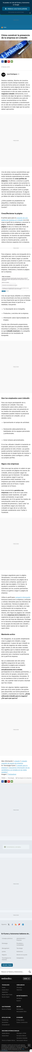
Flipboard (9, 61)
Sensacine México (21, 1035)
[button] (13, 74)
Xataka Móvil (5, 989)
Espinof (19, 1000)
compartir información (22, 597)
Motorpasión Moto (21, 1011)
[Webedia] (6, 979)
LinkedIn (23, 924)
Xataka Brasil (5, 1035)
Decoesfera (5, 1022)
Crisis (4, 27)
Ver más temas (7, 965)
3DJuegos (19, 987)
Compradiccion (6, 1024)
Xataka (3, 987)
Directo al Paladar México (8, 1040)
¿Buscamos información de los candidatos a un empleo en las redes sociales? (15, 770)
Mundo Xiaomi (5, 997)
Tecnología (11, 778)
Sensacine (19, 998)
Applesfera (5, 992)
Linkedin (17, 761)
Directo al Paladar (6, 1009)
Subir (25, 978)
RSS (15, 924)
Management (5, 948)
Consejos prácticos (7, 938)
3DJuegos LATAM (21, 1033)
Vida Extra (19, 989)
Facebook (2, 61)
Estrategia (5, 943)
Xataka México (6, 1033)
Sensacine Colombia (22, 1038)
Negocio (4, 954)
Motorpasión (20, 1009)
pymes (4, 951)
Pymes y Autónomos (22, 1022)
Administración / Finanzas (21, 939)
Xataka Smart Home (7, 994)
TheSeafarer (12, 774)
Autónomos (20, 951)
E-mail (12, 61)
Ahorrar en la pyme (22, 954)
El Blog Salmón (20, 1020)
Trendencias (5, 1020)
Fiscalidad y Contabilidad (20, 944)
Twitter (5, 61)
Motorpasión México (22, 1040)
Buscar (29, 971)
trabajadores (20, 958)
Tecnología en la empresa (24, 778)
